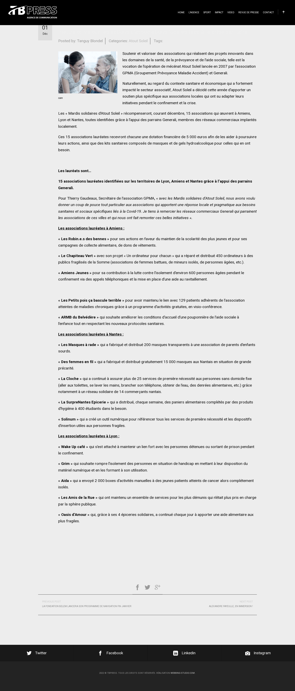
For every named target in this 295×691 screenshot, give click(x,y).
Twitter (41, 653)
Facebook (114, 653)
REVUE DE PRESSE (248, 12)
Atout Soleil (138, 41)
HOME (181, 12)
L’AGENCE (194, 12)
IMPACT (219, 12)
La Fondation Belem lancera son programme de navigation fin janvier (86, 604)
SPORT (207, 12)
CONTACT (268, 12)
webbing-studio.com (183, 673)
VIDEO (230, 12)
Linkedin (188, 653)
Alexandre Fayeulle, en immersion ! (231, 604)
